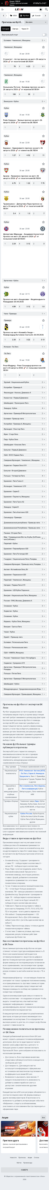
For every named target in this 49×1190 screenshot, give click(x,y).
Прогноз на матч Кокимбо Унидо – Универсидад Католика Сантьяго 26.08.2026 (23, 333)
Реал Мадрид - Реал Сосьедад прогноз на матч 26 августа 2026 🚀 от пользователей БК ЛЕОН (24, 368)
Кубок (6, 108)
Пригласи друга (11, 1140)
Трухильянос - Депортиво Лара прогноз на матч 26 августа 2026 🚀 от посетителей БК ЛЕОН (23, 206)
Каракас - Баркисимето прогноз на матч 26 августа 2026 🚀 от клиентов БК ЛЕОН (23, 149)
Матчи (19, 1163)
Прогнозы (22, 1157)
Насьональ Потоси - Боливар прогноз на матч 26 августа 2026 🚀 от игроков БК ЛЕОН (24, 88)
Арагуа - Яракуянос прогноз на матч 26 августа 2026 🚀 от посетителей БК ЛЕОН (22, 177)
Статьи (36, 1157)
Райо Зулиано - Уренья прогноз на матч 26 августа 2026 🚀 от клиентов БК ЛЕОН (22, 121)
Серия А (31, 773)
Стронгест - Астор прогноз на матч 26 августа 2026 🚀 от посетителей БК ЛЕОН (24, 60)
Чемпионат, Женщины (13, 47)
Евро (37, 801)
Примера (7, 320)
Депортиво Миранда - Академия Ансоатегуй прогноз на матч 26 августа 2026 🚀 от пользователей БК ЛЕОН (23, 236)
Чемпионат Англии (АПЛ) (34, 771)
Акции (30, 1157)
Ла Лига (7, 353)
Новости (13, 1157)
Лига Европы (39, 786)
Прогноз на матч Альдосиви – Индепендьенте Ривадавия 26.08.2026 (24, 300)
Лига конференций (30, 789)
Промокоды (27, 1163)
